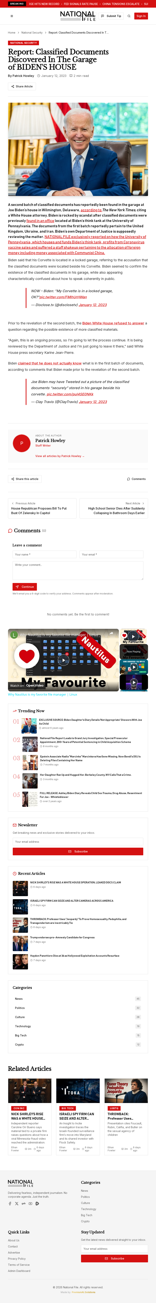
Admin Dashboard (19, 1270)
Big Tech (86, 1215)
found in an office (40, 221)
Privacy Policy (17, 1258)
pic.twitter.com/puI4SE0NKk (70, 394)
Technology (88, 1209)
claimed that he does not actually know (50, 363)
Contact (13, 1246)
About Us (13, 1240)
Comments (139, 479)
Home (11, 32)
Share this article (27, 479)
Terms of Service (19, 1264)
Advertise (14, 1252)
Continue (28, 586)
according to (91, 210)
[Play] (134, 667)
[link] (14, 635)
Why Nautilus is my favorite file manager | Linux (59, 634)
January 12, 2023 (93, 305)
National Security (32, 32)
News (84, 1190)
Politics (85, 1196)
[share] (111, 633)
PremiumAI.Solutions (83, 1292)
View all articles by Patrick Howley (60, 456)
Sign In (141, 16)
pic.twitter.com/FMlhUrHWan (63, 297)
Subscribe (81, 851)
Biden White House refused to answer (113, 323)
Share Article (24, 86)
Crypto (85, 1221)
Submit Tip (114, 16)
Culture (85, 1203)
